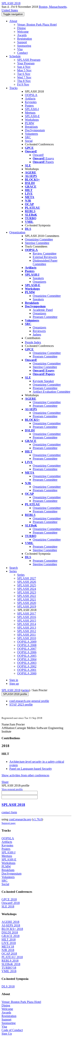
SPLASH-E (32, 116)
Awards (22, 35)
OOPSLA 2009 (26, 641)
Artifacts (30, 98)
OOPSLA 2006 (26, 652)
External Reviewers (45, 257)
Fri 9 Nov (23, 84)
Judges (37, 334)
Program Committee (45, 317)
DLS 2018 (8, 986)
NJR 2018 (8, 950)
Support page (9, 823)
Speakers (38, 278)
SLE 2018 (8, 906)
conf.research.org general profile (29, 701)
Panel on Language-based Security (30, 768)
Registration (24, 38)
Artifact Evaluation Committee (51, 391)
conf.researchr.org (20, 819)
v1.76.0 (37, 819)
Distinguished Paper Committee (45, 262)
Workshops (32, 119)
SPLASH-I (32, 109)
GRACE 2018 (10, 936)
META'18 (8, 946)
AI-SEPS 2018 (11, 925)
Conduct (22, 52)
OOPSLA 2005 (26, 655)
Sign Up (7, 1033)
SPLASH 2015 (26, 620)
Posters (29, 105)
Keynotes (31, 102)
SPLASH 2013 (26, 627)
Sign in (13, 680)
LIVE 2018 (9, 943)
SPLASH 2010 (26, 638)
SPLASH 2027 (26, 578)
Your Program (25, 63)
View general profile (12, 789)
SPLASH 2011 (26, 634)
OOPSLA (31, 95)
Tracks (13, 88)
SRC (28, 137)
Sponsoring (24, 45)
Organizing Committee (39, 239)
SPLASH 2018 (11, 690)
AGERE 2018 (10, 922)
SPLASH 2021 (26, 599)
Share (5, 782)
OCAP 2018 (9, 953)
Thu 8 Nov (24, 81)
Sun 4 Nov (24, 66)
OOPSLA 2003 (26, 662)
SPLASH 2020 (26, 603)
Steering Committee (37, 243)
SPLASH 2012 (26, 631)
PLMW (29, 123)
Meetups (30, 112)
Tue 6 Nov (23, 74)
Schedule (15, 56)
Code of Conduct (12, 1030)
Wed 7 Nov (24, 77)
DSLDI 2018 (10, 932)
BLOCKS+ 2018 (12, 929)
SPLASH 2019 (26, 606)
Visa (20, 49)
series (25, 690)
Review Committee (44, 253)
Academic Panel (43, 309)
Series (21, 574)
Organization (17, 232)
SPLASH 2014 (26, 624)
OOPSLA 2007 (26, 648)
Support (22, 42)
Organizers (39, 281)
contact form (9, 812)
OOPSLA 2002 (26, 666)
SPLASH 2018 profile (15, 694)
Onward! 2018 (11, 903)
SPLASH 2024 (26, 589)
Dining (21, 28)
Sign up (14, 683)
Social (29, 140)
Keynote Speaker (43, 381)
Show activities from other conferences (25, 775)
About (13, 21)
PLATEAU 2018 (12, 957)
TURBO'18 (9, 967)
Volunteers (31, 133)
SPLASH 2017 (26, 613)
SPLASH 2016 (26, 617)
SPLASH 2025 (26, 585)
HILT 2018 (9, 939)
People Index (33, 342)
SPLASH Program (28, 59)
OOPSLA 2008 (26, 645)
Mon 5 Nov (24, 70)
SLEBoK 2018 (11, 964)
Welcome (23, 31)
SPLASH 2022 (26, 596)
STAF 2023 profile (21, 704)
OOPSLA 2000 (26, 673)
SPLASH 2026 (26, 581)
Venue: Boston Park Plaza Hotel (37, 24)
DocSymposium (35, 130)
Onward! (38, 155)
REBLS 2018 (10, 960)
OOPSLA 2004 (26, 659)
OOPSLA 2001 (26, 670)
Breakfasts (31, 126)
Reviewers (39, 331)
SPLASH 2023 (26, 592)
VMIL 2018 (9, 971)
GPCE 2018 (9, 899)
